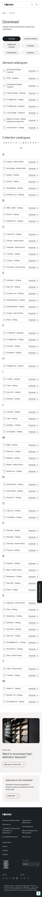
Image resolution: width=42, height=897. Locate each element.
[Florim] (9, 4)
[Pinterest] (6, 878)
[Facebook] (14, 878)
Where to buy (26, 837)
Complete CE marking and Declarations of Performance (11, 831)
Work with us (6, 824)
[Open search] (32, 4)
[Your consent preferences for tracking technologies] (38, 893)
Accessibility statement (9, 837)
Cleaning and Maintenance (26, 821)
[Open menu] (36, 4)
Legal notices (6, 842)
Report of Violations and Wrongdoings (30, 832)
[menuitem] (11, 820)
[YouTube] (10, 878)
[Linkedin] (17, 878)
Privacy (4, 846)
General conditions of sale (10, 820)
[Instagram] (3, 878)
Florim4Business (27, 826)
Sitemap (5, 854)
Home (4, 13)
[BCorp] (5, 869)
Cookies (5, 850)
